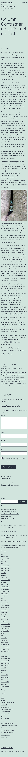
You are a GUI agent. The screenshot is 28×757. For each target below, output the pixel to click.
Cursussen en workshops (8, 702)
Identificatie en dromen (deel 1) (10, 513)
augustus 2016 (5, 651)
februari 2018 (5, 621)
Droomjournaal (5, 707)
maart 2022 (4, 584)
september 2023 (6, 568)
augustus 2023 (5, 570)
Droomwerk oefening (7, 709)
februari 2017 (5, 640)
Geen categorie (5, 711)
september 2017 (5, 628)
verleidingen (4, 383)
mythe (8, 377)
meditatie (3, 377)
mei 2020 (3, 598)
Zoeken (3, 498)
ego (25, 372)
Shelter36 (3, 379)
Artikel (3, 693)
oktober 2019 (5, 607)
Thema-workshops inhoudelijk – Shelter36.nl (14, 535)
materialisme (19, 375)
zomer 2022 (21, 385)
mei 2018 (3, 617)
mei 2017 (3, 635)
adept (7, 372)
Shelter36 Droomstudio (7, 730)
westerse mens (14, 385)
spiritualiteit (10, 379)
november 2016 (5, 647)
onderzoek (22, 377)
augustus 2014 (5, 677)
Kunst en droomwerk (7, 723)
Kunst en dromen (6, 721)
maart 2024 (4, 563)
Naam (3, 432)
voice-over (4, 737)
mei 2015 (3, 672)
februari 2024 (5, 566)
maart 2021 (4, 593)
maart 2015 (4, 675)
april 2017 (4, 637)
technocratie (7, 381)
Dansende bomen (6, 516)
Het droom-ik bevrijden (7, 518)
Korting (3, 716)
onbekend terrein (14, 377)
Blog (2, 697)
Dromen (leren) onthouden (8, 511)
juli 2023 (3, 573)
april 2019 (4, 610)
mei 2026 (3, 554)
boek (11, 372)
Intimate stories (5, 714)
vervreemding (17, 383)
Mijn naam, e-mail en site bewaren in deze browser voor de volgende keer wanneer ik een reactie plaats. (14, 459)
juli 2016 (3, 654)
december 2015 (5, 658)
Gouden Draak (21, 374)
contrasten (16, 372)
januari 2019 (4, 612)
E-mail (3, 441)
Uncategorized (5, 735)
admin (5, 366)
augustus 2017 (5, 631)
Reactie (3, 415)
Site (2, 449)
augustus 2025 (5, 559)
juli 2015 (3, 668)
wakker (7, 385)
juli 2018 (3, 614)
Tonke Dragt (14, 381)
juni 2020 (3, 596)
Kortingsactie (5, 718)
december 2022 (5, 580)
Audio (2, 695)
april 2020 (4, 600)
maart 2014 (4, 679)
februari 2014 (5, 681)
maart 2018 (4, 619)
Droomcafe (4, 704)
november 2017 (5, 626)
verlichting (10, 383)
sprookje (15, 379)
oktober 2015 (5, 661)
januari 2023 (4, 577)
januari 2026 (4, 556)
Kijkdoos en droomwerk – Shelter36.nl (12, 545)
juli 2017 (3, 633)
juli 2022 (3, 582)
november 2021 (5, 589)
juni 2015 (3, 670)
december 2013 (5, 686)
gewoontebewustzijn (11, 374)
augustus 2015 (5, 665)
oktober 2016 (5, 649)
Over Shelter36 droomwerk (9, 725)
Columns (14, 368)
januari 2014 (4, 684)
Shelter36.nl (7, 3)
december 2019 (5, 605)
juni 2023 (3, 575)
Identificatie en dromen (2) (8, 509)
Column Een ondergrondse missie (16, 541)
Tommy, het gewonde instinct (9, 547)
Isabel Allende (11, 375)
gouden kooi (4, 375)
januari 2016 (4, 656)
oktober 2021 (5, 591)
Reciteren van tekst (6, 728)
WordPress (21, 751)
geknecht (3, 374)
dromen (21, 372)
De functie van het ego (9, 537)
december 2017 (5, 624)
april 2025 (4, 561)
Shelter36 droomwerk (7, 732)
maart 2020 (4, 603)
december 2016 (5, 644)
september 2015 (5, 663)
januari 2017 (4, 642)
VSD (2, 739)
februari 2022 (5, 586)
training (20, 381)
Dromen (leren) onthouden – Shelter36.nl (13, 525)
